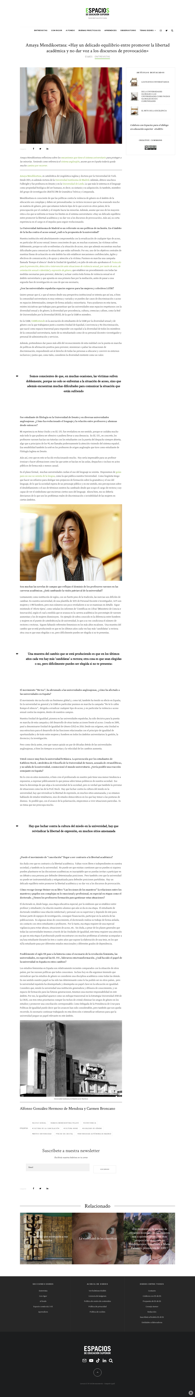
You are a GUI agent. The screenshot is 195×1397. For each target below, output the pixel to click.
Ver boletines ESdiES (97, 1291)
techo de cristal (65, 1134)
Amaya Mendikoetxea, (31, 176)
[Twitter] (166, 30)
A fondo (43, 1301)
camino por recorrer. (37, 165)
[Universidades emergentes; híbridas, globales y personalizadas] (78, 1238)
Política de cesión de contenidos (97, 1301)
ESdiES (88, 56)
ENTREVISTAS (40, 30)
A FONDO (70, 30)
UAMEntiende (38, 321)
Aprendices (43, 1312)
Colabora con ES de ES (152, 1296)
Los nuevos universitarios (155, 82)
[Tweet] (40, 149)
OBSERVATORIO (128, 30)
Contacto (152, 1291)
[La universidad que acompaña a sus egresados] (130, 1238)
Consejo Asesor (152, 1306)
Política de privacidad (97, 1306)
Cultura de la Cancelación (46, 1128)
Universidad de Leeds (73, 183)
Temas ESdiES (147, 30)
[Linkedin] (104, 1360)
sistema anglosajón (70, 161)
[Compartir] (33, 149)
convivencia (90, 1123)
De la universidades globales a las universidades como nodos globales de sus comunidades (155, 96)
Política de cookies (97, 1312)
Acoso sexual (39, 1123)
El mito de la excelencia (154, 111)
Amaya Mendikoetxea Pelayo (65, 1123)
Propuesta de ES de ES (152, 1301)
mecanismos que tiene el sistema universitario (83, 157)
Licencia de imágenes (97, 1296)
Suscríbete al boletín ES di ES (152, 1317)
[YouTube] (91, 1360)
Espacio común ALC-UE (43, 1306)
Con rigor (43, 1296)
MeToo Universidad (42, 1134)
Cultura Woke (71, 1128)
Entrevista (43, 1291)
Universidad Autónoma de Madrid (72, 180)
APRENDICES (110, 30)
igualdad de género (92, 1128)
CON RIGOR (56, 30)
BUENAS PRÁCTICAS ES (90, 30)
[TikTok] (98, 1360)
